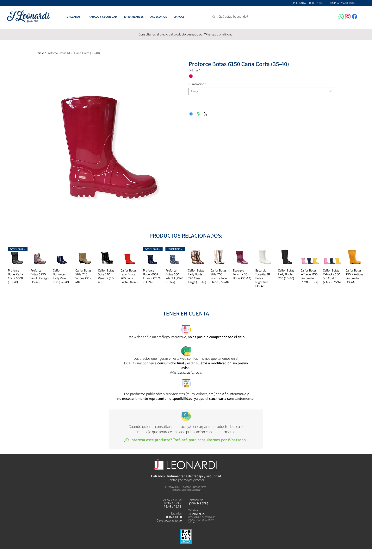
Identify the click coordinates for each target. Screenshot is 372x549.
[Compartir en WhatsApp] (198, 114)
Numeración (197, 84)
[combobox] (261, 91)
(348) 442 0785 (198, 503)
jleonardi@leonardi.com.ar (186, 489)
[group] (186, 267)
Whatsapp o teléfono (218, 34)
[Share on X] (205, 114)
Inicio (40, 53)
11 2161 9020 (196, 514)
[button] (179, 16)
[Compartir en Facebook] (191, 114)
